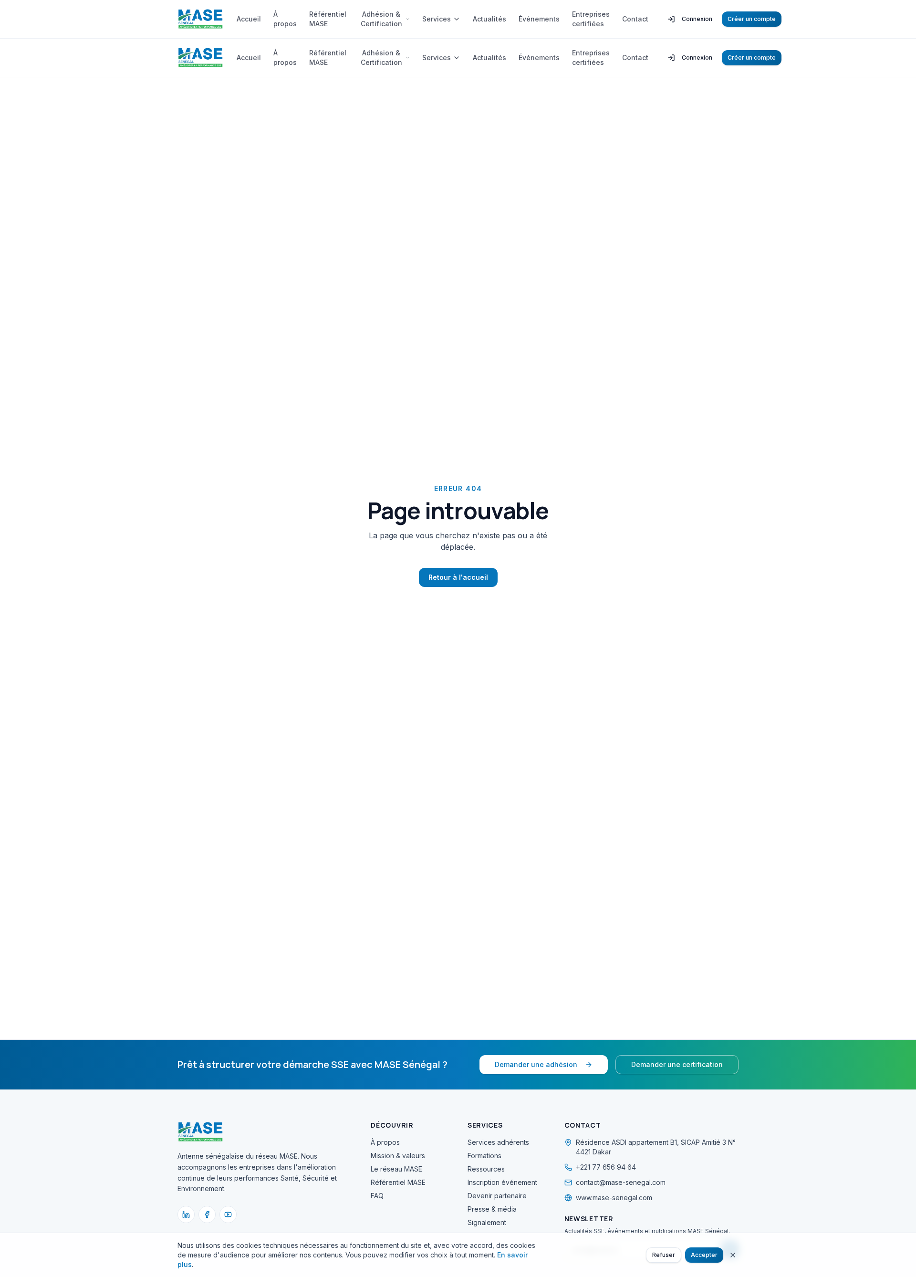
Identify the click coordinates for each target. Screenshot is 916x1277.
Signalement (487, 1222)
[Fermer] (733, 1255)
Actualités (489, 19)
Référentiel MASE (327, 19)
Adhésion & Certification (381, 19)
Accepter (704, 1254)
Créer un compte (752, 18)
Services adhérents (498, 1142)
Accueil (249, 19)
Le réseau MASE (396, 1169)
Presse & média (492, 1209)
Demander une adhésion (536, 1064)
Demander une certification (677, 1064)
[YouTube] (228, 1214)
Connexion (697, 18)
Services (436, 19)
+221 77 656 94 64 (606, 1167)
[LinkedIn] (186, 1214)
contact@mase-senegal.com (621, 1182)
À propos (285, 19)
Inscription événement (502, 1182)
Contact (635, 19)
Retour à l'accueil (458, 577)
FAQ (377, 1196)
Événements (539, 19)
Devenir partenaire (497, 1196)
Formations (484, 1155)
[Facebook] (207, 1214)
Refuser (663, 1254)
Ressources (486, 1169)
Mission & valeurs (398, 1155)
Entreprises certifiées (591, 19)
